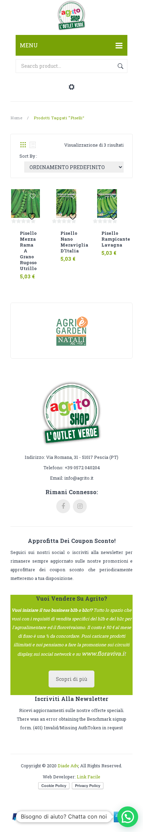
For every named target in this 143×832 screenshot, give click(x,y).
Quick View (32, 272)
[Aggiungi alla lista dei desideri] (32, 196)
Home (16, 117)
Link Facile (88, 776)
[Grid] (22, 144)
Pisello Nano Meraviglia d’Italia (66, 241)
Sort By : (28, 156)
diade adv (68, 765)
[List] (32, 144)
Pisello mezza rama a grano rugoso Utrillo (25, 250)
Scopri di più (71, 679)
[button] (127, 816)
